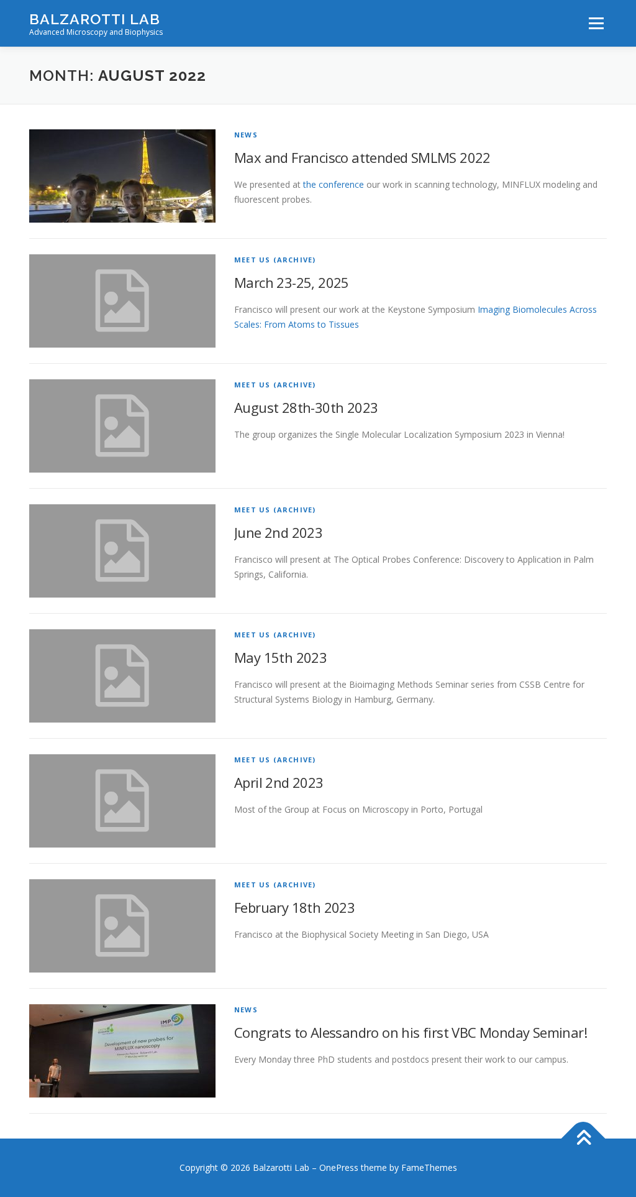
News (246, 134)
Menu (596, 23)
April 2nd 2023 (279, 782)
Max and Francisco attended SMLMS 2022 (362, 157)
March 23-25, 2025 (291, 282)
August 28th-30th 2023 (306, 407)
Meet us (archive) (275, 259)
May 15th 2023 (280, 657)
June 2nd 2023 (278, 532)
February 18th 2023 (294, 907)
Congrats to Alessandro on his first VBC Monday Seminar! (410, 1032)
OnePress (338, 1167)
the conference (333, 184)
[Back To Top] (583, 1139)
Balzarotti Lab (94, 19)
